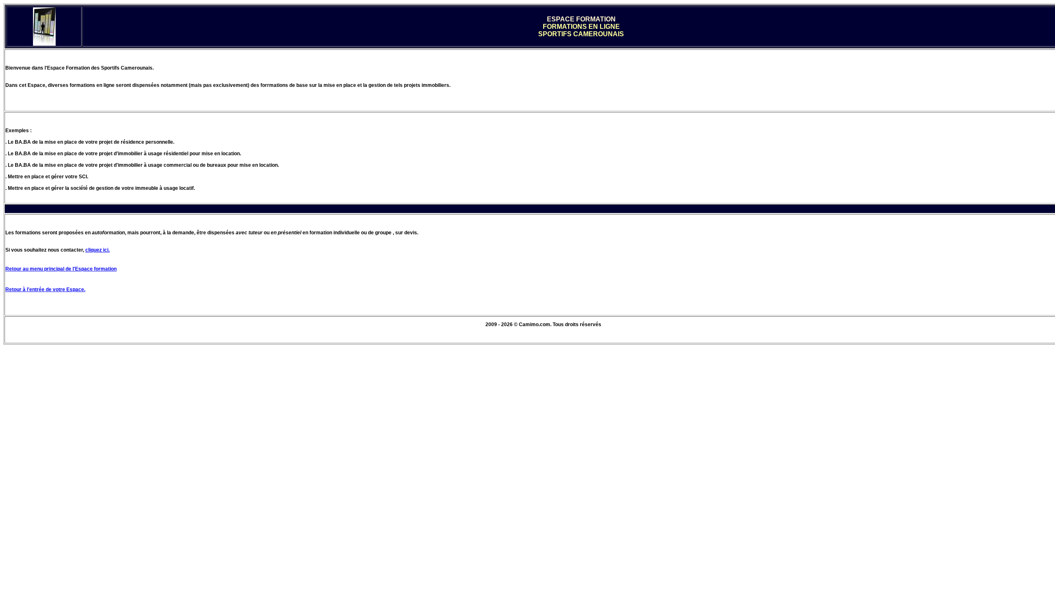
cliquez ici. (97, 250)
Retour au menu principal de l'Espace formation (61, 269)
